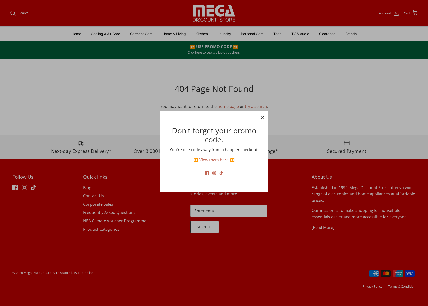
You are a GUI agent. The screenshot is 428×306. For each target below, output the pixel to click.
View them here (214, 160)
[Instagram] (214, 173)
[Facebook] (207, 173)
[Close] (262, 117)
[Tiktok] (221, 173)
